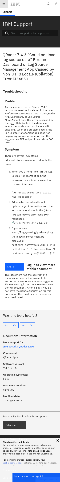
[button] (57, 440)
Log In (10, 266)
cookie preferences (13, 462)
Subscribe (11, 425)
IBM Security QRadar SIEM (18, 346)
